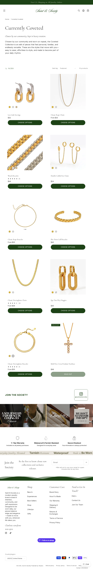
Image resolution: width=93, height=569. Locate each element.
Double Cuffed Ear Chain (60, 176)
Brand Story (54, 492)
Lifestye (30, 509)
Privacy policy (60, 565)
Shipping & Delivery (54, 506)
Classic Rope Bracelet (15, 239)
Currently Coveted (17, 19)
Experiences (32, 496)
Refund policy (50, 565)
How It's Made (55, 496)
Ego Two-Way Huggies (58, 300)
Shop (29, 505)
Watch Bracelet (13, 176)
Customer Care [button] (57, 487)
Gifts (29, 514)
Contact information (82, 568)
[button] (4, 10)
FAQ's (74, 496)
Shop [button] (29, 487)
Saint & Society (26, 565)
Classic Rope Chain (57, 115)
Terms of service (71, 565)
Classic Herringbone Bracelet (18, 364)
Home (7, 19)
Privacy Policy (55, 522)
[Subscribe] (86, 462)
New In (30, 492)
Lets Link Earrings (14, 115)
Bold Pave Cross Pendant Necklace (63, 364)
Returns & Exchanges (54, 513)
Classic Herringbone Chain (17, 300)
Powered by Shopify (37, 565)
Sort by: (55, 68)
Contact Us (76, 500)
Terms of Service (56, 518)
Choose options (25, 122)
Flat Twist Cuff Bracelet (59, 239)
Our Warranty (55, 501)
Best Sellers (32, 501)
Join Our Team (77, 505)
